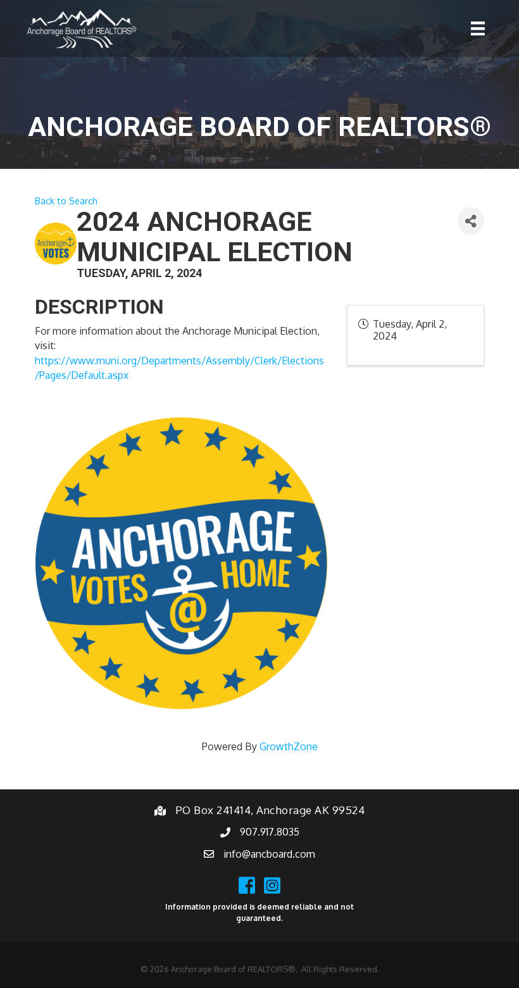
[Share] (471, 221)
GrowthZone (289, 746)
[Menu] (478, 28)
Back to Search (66, 200)
